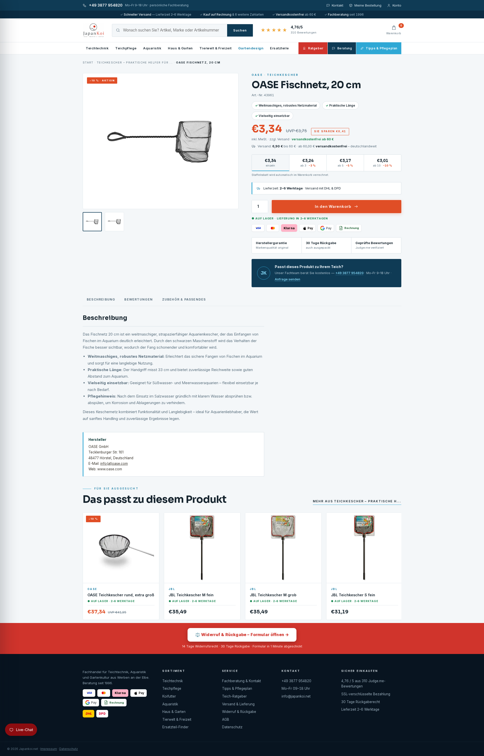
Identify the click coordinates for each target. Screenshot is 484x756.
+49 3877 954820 (350, 273)
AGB (225, 719)
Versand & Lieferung (238, 704)
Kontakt (337, 5)
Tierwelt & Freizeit (215, 48)
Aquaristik (152, 48)
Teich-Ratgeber (234, 696)
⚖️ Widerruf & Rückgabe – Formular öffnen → (242, 634)
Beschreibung (101, 299)
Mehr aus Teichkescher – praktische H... (357, 501)
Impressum (48, 749)
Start (88, 62)
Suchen (240, 30)
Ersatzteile (279, 48)
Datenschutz (232, 727)
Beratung (344, 48)
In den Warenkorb (333, 206)
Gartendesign (250, 48)
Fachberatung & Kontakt (241, 681)
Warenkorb (393, 30)
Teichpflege (126, 48)
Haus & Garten (180, 48)
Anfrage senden (287, 279)
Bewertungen (138, 299)
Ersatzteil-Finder (175, 727)
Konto (396, 5)
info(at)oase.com (114, 464)
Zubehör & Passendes (184, 299)
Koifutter (169, 696)
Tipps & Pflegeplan (381, 48)
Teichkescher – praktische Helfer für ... (135, 62)
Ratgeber (315, 48)
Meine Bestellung (367, 5)
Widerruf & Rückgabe (239, 712)
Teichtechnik (97, 48)
